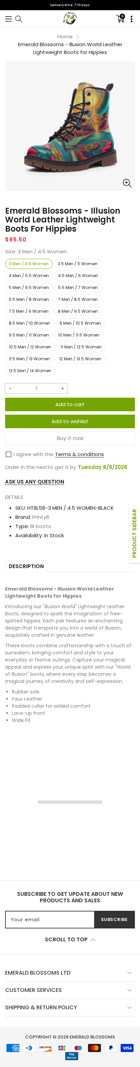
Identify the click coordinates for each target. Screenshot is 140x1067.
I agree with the (33, 454)
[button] (8, 18)
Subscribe (114, 919)
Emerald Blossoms (92, 1037)
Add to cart (70, 404)
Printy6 (40, 517)
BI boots (40, 526)
